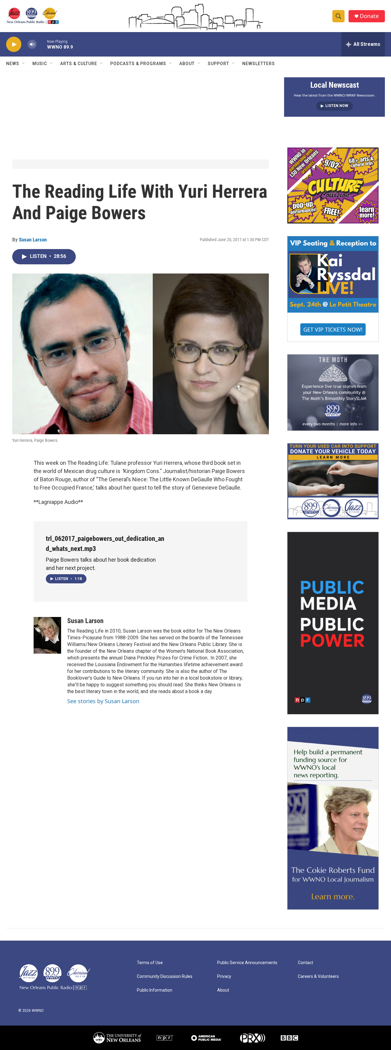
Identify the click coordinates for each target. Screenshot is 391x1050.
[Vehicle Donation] (332, 481)
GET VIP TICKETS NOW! (333, 329)
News (12, 63)
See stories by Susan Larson (103, 701)
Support (218, 63)
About (187, 63)
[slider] (42, 44)
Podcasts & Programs (138, 63)
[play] (14, 44)
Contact (305, 962)
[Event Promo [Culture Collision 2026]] (332, 185)
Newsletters (258, 63)
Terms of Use (150, 962)
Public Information (154, 990)
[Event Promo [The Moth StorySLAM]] (332, 392)
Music (39, 63)
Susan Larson (33, 240)
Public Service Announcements (247, 962)
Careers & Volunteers (318, 976)
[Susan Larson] (47, 635)
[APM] (206, 1037)
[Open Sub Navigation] (23, 63)
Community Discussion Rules (164, 976)
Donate (369, 16)
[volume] (32, 44)
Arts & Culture (78, 63)
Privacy (224, 976)
